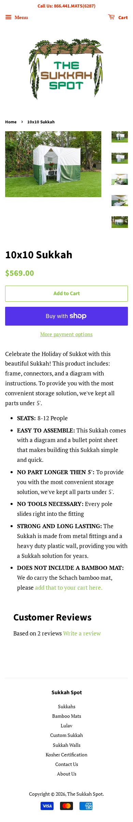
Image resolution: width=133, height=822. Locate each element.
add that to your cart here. (69, 587)
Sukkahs (66, 706)
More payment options (66, 334)
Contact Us (66, 764)
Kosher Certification (66, 754)
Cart (122, 17)
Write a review (82, 633)
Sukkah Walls (66, 745)
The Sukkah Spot (85, 794)
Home (11, 122)
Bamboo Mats (66, 716)
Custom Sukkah (66, 735)
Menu (20, 17)
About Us (66, 773)
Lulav (66, 725)
